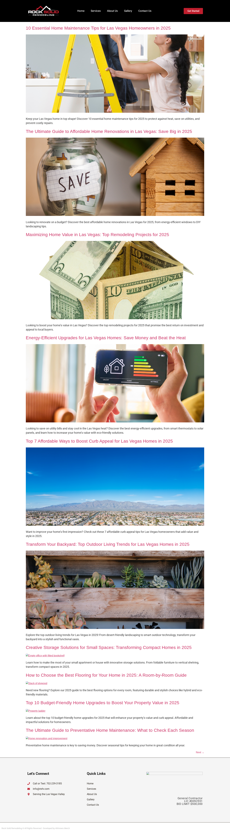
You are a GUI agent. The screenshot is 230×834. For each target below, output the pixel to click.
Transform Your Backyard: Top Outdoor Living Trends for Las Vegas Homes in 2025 (107, 544)
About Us (112, 11)
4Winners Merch (62, 828)
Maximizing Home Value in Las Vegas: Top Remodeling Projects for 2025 (97, 234)
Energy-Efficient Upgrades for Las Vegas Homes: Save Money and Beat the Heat (106, 337)
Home (80, 11)
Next (200, 752)
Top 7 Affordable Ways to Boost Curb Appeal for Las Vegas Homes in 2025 (99, 441)
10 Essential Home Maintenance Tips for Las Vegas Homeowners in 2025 (98, 28)
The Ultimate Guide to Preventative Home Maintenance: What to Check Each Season (110, 730)
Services (96, 11)
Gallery (128, 11)
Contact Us (144, 11)
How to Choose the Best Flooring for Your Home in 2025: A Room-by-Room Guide (106, 675)
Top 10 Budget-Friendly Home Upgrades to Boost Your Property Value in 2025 (102, 702)
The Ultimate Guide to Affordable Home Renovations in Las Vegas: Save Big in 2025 (109, 131)
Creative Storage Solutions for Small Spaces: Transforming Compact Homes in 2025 (109, 647)
